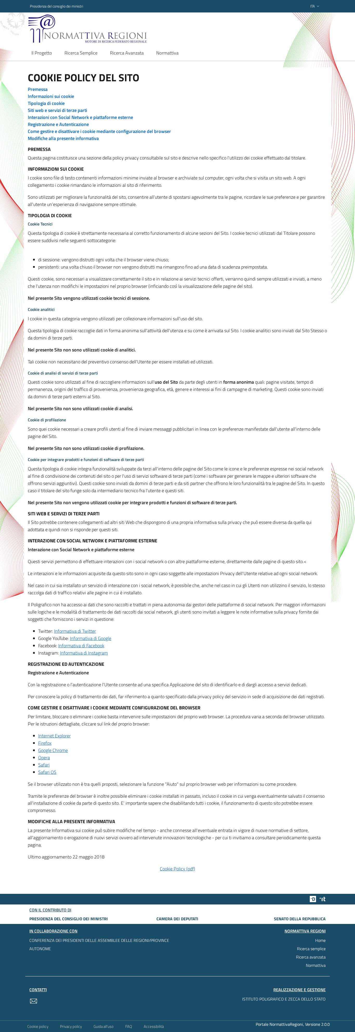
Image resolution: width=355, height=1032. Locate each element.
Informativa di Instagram (84, 652)
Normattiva (316, 965)
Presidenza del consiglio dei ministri (56, 6)
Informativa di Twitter (75, 631)
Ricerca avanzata (311, 957)
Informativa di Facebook (81, 645)
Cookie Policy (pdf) (177, 868)
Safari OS (47, 772)
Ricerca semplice (311, 949)
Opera (44, 757)
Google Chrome (53, 750)
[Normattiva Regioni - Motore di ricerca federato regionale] (102, 28)
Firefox (44, 743)
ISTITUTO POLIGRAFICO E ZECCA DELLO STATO (284, 999)
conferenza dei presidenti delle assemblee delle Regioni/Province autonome (99, 944)
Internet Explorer (54, 735)
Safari (44, 764)
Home (320, 940)
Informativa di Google (90, 638)
